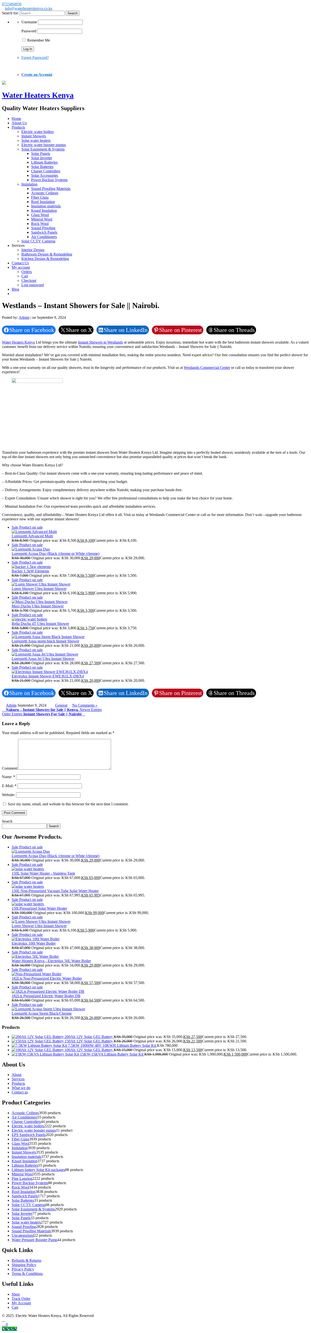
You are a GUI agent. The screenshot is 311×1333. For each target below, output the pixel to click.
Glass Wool (40, 215)
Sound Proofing (43, 228)
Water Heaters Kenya (18, 342)
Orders (26, 272)
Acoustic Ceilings (44, 193)
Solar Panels (40, 153)
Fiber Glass (40, 197)
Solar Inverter (41, 158)
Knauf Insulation (44, 210)
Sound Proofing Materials (50, 189)
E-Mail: (9, 786)
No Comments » (84, 705)
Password (28, 31)
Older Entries (41, 714)
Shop (16, 1294)
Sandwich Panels (44, 232)
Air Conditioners (44, 237)
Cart (24, 276)
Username (29, 22)
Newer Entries (54, 710)
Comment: (10, 768)
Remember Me (38, 40)
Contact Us (20, 263)
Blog (15, 289)
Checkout (28, 280)
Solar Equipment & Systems (43, 149)
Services (18, 1079)
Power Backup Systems (49, 180)
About (16, 1075)
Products (18, 127)
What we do (21, 1088)
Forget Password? (35, 57)
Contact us (20, 1092)
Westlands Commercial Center (207, 367)
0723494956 (11, 4)
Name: (8, 777)
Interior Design (32, 250)
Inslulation (29, 184)
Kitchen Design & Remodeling (45, 259)
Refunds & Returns (26, 1260)
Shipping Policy (24, 1265)
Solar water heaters (36, 140)
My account (21, 267)
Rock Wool (40, 224)
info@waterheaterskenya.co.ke (28, 8)
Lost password (32, 285)
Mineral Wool (41, 219)
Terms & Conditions (27, 1273)
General (61, 705)
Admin (24, 317)
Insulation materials (46, 206)
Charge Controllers (45, 171)
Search (7, 821)
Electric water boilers (37, 132)
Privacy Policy (23, 1269)
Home (16, 118)
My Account (21, 1303)
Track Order (21, 1299)
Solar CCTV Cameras (38, 241)
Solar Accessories (44, 175)
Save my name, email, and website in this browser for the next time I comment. (68, 804)
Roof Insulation (43, 202)
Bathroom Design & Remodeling (46, 254)
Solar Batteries (42, 167)
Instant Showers (33, 136)
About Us (19, 123)
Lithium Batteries (44, 162)
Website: (9, 795)
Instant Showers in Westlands (100, 342)
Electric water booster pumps (43, 145)
